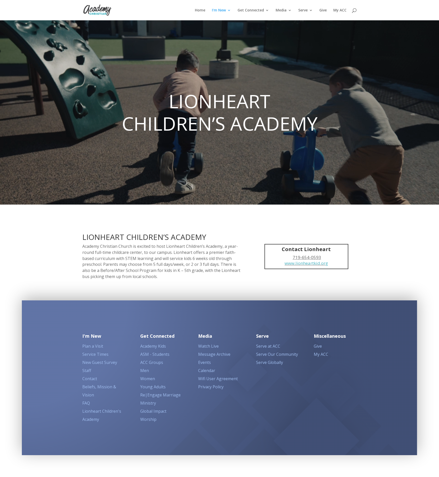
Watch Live (208, 346)
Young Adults (153, 387)
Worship (148, 419)
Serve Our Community (277, 354)
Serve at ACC (268, 346)
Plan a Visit (92, 346)
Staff (86, 370)
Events (204, 362)
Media (281, 10)
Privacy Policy (211, 387)
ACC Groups (151, 362)
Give (323, 10)
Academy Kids (153, 346)
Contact (89, 378)
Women (147, 378)
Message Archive (214, 354)
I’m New (219, 10)
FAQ (86, 403)
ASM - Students (154, 354)
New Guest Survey (99, 362)
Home (200, 10)
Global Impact (153, 411)
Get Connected (251, 10)
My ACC (340, 10)
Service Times (95, 354)
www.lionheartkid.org (306, 263)
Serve (303, 10)
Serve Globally (269, 362)
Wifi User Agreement (218, 378)
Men (144, 370)
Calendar (206, 370)
